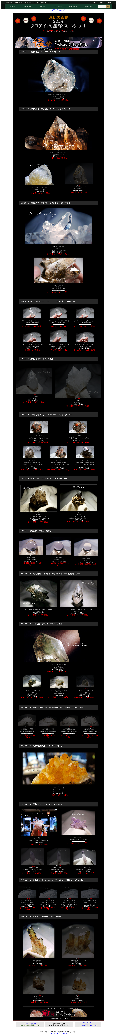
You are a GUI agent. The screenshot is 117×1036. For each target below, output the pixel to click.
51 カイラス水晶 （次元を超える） (78, 400)
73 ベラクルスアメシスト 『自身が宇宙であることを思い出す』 (39, 839)
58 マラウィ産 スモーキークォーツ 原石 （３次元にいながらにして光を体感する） (78, 515)
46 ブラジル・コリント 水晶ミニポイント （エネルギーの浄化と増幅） (85, 321)
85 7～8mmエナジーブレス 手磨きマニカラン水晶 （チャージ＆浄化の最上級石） (69, 901)
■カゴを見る (108, 2)
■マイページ (101, 2)
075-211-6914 (45, 2)
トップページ (12, 6)
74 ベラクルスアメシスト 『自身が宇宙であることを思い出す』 (78, 838)
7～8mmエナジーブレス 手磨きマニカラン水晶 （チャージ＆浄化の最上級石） (48, 729)
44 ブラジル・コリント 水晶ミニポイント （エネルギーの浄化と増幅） (32, 321)
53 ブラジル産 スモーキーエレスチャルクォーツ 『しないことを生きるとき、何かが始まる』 (78, 436)
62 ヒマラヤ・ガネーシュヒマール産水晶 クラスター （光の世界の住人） (38, 609)
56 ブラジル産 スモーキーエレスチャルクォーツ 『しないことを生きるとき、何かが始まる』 (85, 462)
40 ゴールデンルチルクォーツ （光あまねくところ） (39, 187)
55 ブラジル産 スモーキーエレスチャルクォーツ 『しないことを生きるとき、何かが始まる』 (58, 462)
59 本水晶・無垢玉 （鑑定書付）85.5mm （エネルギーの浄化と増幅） (31, 558)
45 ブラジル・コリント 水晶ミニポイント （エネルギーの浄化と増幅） (58, 321)
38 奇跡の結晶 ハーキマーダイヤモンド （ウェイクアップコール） (58, 94)
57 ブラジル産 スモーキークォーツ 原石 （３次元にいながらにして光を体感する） (38, 515)
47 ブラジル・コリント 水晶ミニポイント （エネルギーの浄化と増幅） (32, 344)
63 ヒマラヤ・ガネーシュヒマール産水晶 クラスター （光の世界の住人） (78, 609)
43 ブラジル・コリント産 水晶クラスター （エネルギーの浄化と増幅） (58, 286)
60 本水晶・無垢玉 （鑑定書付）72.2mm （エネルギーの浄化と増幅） (58, 558)
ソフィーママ (58, 6)
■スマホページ (94, 2)
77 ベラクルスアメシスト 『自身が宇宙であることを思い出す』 (85, 867)
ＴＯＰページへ (53, 1033)
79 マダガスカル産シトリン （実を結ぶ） (38, 960)
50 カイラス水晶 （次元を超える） (34, 396)
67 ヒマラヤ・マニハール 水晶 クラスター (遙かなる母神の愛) (85, 691)
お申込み (42, 6)
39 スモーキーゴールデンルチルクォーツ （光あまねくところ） (58, 152)
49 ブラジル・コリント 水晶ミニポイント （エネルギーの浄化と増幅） (85, 344)
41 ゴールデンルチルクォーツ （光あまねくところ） (79, 187)
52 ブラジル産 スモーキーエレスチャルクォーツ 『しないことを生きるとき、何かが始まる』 (39, 436)
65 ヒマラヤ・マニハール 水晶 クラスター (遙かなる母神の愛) (32, 691)
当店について (27, 6)
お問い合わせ (73, 6)
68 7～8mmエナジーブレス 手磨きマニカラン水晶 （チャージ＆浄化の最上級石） (27, 729)
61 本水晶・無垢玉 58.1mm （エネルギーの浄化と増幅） (86, 559)
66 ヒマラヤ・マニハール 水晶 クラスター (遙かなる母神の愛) (59, 691)
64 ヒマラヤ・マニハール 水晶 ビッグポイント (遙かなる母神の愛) (58, 665)
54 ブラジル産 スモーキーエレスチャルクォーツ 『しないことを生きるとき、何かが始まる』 (32, 462)
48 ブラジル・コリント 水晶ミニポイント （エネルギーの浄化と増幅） (58, 344)
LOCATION (24, 2)
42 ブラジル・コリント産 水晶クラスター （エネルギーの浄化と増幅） (58, 247)
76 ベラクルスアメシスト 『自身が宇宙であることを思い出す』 (59, 867)
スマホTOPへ (63, 10)
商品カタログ (88, 6)
